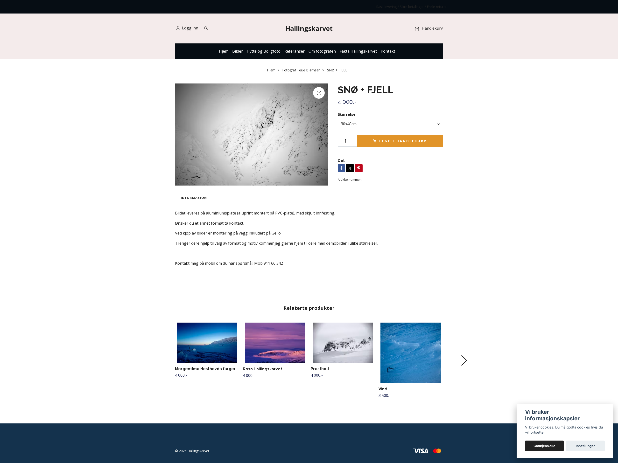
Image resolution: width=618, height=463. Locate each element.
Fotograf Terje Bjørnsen (301, 70)
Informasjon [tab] (194, 197)
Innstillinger (585, 446)
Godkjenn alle (544, 446)
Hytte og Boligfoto (264, 51)
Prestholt (320, 368)
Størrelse (347, 114)
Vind (383, 389)
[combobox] (390, 124)
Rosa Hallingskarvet (262, 369)
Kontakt (388, 51)
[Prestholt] (343, 343)
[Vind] (411, 353)
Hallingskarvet (309, 28)
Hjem (223, 51)
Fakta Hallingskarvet (358, 51)
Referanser (294, 51)
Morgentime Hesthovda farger (205, 368)
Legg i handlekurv (403, 141)
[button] (464, 360)
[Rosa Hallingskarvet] (275, 343)
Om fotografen (322, 51)
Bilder (237, 51)
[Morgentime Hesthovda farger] (207, 343)
